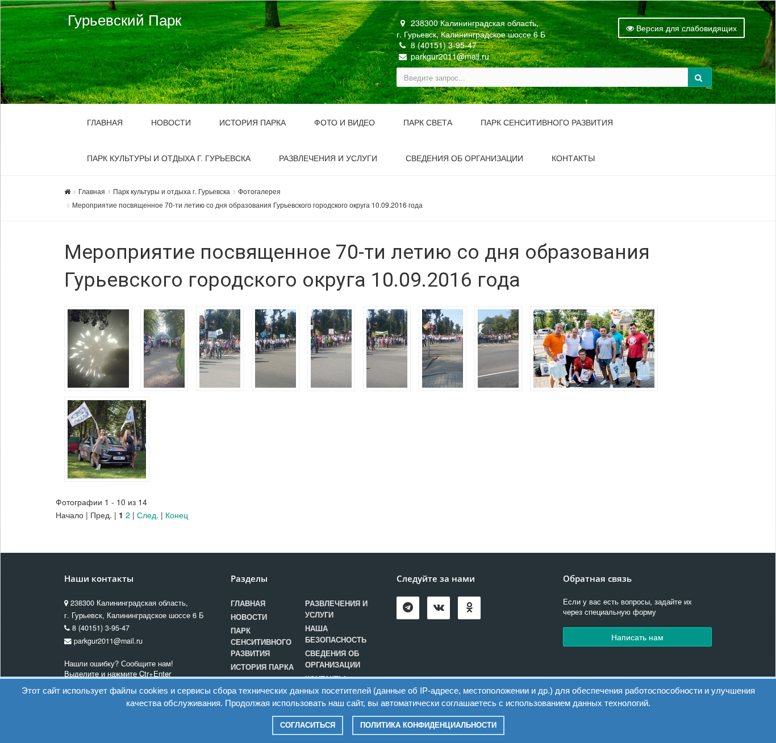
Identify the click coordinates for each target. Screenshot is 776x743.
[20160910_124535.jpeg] (389, 350)
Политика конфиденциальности (428, 725)
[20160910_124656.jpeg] (278, 350)
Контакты (573, 158)
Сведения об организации (464, 158)
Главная (105, 122)
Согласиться (307, 725)
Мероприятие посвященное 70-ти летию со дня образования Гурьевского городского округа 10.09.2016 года (247, 204)
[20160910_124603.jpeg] (334, 350)
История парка (252, 122)
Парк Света (427, 122)
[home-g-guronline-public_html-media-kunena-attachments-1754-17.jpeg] (109, 441)
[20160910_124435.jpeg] (445, 350)
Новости (171, 122)
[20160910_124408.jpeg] (501, 350)
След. (147, 514)
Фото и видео (344, 122)
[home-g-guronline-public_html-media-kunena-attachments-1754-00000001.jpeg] (101, 350)
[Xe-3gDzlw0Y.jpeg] (597, 350)
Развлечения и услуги (328, 158)
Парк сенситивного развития (261, 642)
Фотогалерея (259, 191)
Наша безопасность (335, 634)
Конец (176, 514)
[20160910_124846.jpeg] (167, 350)
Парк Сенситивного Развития (547, 122)
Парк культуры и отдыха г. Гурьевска (169, 158)
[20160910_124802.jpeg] (222, 350)
